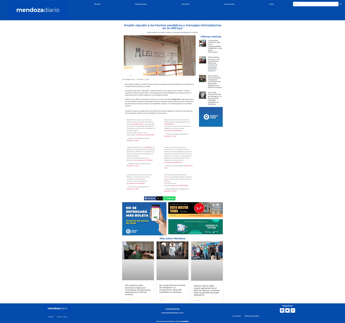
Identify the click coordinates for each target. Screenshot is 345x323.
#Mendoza (149, 147)
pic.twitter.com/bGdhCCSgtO (145, 135)
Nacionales (185, 4)
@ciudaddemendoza (136, 124)
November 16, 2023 (133, 140)
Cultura (271, 4)
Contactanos (172, 309)
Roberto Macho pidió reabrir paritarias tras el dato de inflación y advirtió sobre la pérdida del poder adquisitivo (207, 290)
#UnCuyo (167, 181)
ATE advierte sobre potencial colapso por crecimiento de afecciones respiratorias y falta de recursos (215, 82)
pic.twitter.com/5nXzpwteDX (136, 183)
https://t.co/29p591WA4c (180, 185)
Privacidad (50, 316)
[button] (150, 198)
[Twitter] (287, 310)
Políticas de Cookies (62, 316)
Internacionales (229, 4)
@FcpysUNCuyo (169, 124)
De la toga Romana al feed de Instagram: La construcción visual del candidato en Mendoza (215, 98)
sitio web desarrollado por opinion (172, 321)
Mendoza (97, 4)
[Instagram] (293, 310)
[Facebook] (282, 310)
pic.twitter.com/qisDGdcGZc (173, 162)
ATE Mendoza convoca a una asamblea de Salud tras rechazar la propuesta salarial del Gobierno (214, 64)
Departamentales (141, 4)
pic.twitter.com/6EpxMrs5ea (173, 130)
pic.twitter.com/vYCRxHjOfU (144, 160)
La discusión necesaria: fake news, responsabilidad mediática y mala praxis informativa (215, 46)
